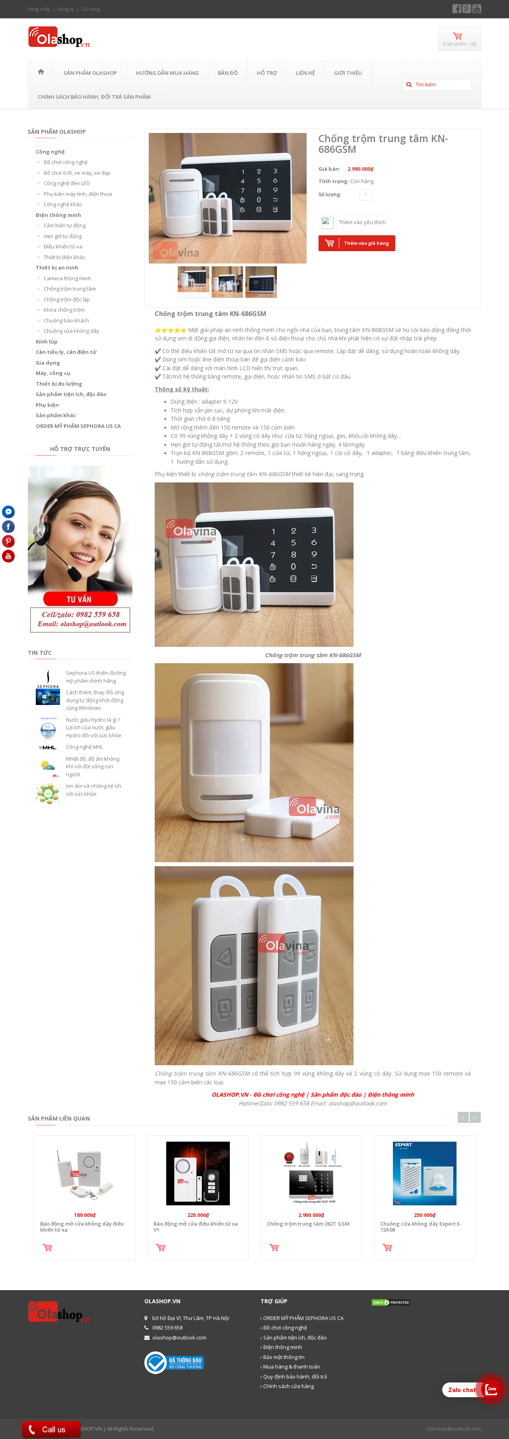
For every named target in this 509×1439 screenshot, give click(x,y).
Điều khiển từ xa (63, 246)
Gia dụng (48, 362)
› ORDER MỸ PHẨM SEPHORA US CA (302, 1318)
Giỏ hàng (91, 9)
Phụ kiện (47, 404)
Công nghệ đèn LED (67, 183)
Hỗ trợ (267, 72)
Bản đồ (228, 72)
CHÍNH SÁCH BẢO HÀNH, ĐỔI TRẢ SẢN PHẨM (94, 96)
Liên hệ (305, 72)
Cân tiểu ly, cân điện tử (66, 351)
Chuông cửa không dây (71, 330)
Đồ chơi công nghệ (65, 162)
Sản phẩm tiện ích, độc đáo (71, 394)
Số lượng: (330, 194)
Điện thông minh (58, 215)
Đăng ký (66, 9)
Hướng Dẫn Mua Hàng (167, 72)
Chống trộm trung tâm (70, 288)
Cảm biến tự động (64, 225)
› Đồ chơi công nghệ (283, 1327)
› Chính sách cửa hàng (287, 1386)
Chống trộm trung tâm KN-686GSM (383, 143)
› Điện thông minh (281, 1347)
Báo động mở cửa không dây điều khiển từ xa (82, 1226)
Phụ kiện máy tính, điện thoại (78, 193)
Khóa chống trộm (64, 309)
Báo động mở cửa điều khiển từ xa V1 (195, 1226)
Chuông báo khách (66, 320)
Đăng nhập (39, 9)
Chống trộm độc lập (67, 299)
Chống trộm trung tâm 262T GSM (308, 1223)
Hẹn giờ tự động (63, 236)
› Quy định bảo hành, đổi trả (293, 1376)
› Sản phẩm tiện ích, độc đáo (293, 1337)
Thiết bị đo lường (59, 383)
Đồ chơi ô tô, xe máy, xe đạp (77, 172)
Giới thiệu (348, 72)
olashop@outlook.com (454, 1428)
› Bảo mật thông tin (282, 1357)
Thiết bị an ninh (57, 267)
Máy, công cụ (53, 373)
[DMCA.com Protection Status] (391, 1301)
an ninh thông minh (248, 330)
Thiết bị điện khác (64, 257)
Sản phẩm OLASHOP (90, 72)
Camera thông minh (67, 278)
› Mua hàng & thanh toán (290, 1366)
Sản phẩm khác (56, 415)
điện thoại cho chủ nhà (308, 338)
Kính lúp (47, 341)
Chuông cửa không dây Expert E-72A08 (421, 1226)
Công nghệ (50, 151)
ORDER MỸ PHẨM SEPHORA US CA (78, 426)
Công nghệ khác (63, 204)
